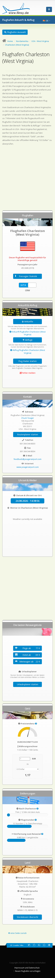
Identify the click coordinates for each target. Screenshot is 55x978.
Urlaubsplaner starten (27, 684)
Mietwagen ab (29, 661)
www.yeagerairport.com (27, 467)
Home (10, 41)
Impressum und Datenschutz (27, 967)
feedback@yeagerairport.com (27, 459)
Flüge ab (31, 648)
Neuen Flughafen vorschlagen (27, 971)
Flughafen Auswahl (16, 32)
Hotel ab (31, 654)
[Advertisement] (27, 179)
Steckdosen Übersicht (27, 917)
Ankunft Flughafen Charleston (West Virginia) (28, 333)
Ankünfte (28, 321)
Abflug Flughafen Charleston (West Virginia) (28, 351)
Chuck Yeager (27, 418)
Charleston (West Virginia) (17, 44)
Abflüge (28, 339)
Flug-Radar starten (27, 361)
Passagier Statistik (28, 276)
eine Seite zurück (18, 933)
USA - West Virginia (40, 41)
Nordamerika (22, 41)
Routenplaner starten (27, 434)
